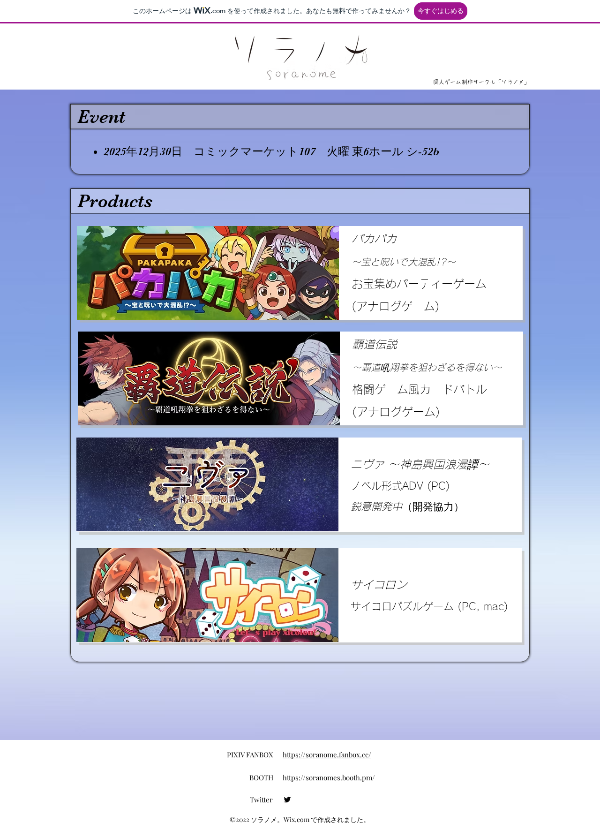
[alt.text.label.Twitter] (287, 799)
